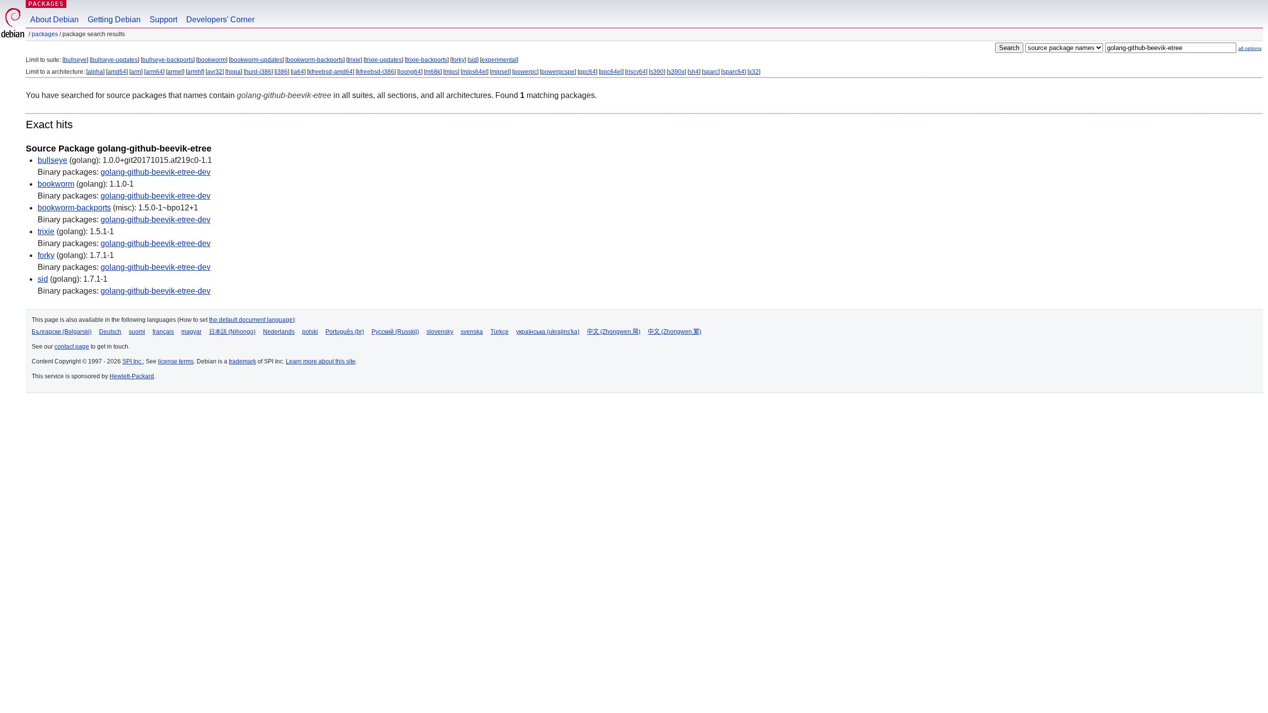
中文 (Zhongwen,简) (613, 331)
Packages (46, 3)
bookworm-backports (315, 59)
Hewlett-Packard (131, 376)
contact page (71, 346)
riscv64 (636, 71)
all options (1250, 48)
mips (451, 71)
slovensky (439, 331)
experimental (499, 59)
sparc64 (733, 71)
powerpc (525, 71)
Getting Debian (114, 19)
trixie (354, 59)
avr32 (214, 71)
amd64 (116, 71)
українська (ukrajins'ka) (548, 331)
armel (175, 71)
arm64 (154, 71)
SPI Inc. (132, 361)
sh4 (694, 71)
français (163, 331)
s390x (676, 71)
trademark (242, 361)
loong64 (410, 71)
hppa (234, 71)
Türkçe (499, 331)
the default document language (251, 319)
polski (310, 331)
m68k (432, 71)
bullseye (75, 59)
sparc (710, 71)
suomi (137, 331)
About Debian (54, 19)
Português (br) (344, 331)
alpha (95, 71)
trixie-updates (383, 59)
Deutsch (110, 331)
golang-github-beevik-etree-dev (156, 172)
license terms (176, 361)
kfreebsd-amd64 (331, 71)
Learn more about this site (321, 361)
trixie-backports (426, 59)
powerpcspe (558, 71)
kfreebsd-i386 (375, 71)
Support (163, 19)
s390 (657, 71)
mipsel (500, 71)
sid (473, 59)
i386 (282, 71)
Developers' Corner (220, 19)
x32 (754, 71)
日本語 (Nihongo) (232, 331)
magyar (191, 331)
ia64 (298, 71)
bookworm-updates (256, 59)
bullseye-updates (114, 59)
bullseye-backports (167, 59)
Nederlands (279, 331)
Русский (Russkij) (395, 331)
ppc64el (611, 71)
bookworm (212, 59)
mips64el (474, 71)
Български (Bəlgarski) (62, 331)
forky (458, 59)
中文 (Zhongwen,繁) (674, 331)
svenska (472, 331)
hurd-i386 (258, 71)
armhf (195, 71)
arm (136, 71)
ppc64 (587, 71)
